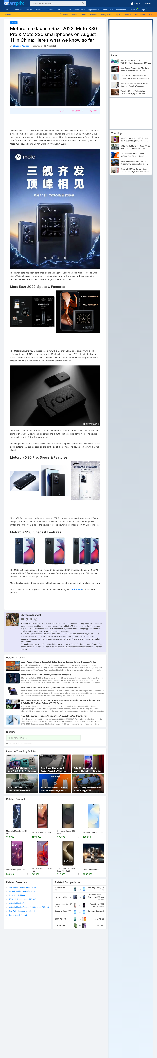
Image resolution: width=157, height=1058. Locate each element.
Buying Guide (106, 14)
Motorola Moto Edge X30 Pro (16, 832)
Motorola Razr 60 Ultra (41, 832)
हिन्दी (150, 14)
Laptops (60, 10)
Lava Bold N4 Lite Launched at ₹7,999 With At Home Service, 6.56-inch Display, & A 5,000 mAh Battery (135, 77)
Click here (77, 589)
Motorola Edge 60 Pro (15, 870)
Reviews (18, 10)
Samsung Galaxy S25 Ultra (66, 832)
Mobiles (39, 10)
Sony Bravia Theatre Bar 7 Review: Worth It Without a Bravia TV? (53, 769)
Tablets (50, 10)
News (8, 10)
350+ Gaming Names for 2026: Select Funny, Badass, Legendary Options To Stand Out (87, 789)
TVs (69, 10)
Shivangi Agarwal (31, 615)
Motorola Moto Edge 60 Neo (42, 869)
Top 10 (118, 14)
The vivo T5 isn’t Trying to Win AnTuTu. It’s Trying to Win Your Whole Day (133, 92)
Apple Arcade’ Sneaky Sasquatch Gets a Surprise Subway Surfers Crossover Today (58, 662)
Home (74, 14)
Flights (143, 10)
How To (29, 10)
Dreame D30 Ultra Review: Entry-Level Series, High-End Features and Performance (135, 170)
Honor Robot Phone (91, 870)
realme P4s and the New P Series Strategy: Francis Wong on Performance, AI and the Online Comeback (134, 84)
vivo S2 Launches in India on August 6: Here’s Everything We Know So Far (54, 716)
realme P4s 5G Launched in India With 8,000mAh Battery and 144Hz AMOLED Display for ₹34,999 (22, 769)
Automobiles (140, 14)
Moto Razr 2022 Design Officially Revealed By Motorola (46, 675)
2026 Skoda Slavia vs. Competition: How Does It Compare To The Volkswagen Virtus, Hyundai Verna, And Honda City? (21, 789)
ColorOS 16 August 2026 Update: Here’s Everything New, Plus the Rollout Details (88, 769)
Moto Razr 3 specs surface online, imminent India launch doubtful (50, 687)
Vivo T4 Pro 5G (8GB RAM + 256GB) (66, 869)
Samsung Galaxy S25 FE (93, 832)
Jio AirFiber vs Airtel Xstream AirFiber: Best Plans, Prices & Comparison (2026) (54, 789)
